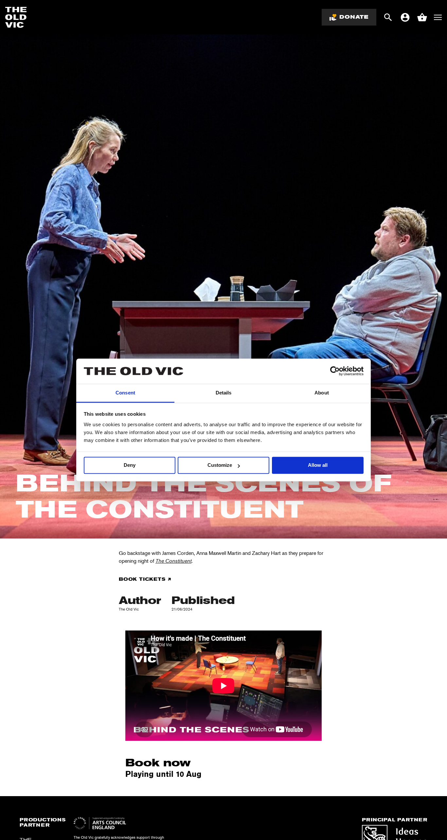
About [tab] (321, 392)
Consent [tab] (125, 392)
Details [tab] (224, 392)
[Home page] (16, 17)
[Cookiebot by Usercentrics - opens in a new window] (335, 371)
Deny (129, 465)
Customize (219, 465)
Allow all (318, 465)
